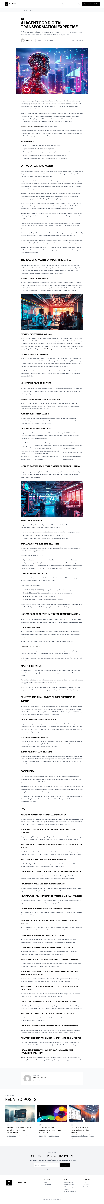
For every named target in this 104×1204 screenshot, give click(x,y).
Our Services (49, 4)
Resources (68, 4)
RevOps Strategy (68, 1182)
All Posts (36, 1080)
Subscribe (65, 1165)
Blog (84, 1182)
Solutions (66, 1189)
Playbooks (86, 1184)
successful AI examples (47, 349)
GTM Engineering (68, 1186)
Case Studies (60, 4)
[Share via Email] (82, 40)
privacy (63, 741)
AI (22, 18)
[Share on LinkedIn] (80, 40)
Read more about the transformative (31, 126)
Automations (86, 1186)
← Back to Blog (28, 10)
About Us (77, 4)
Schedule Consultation (91, 4)
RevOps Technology (69, 1184)
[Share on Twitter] (77, 40)
